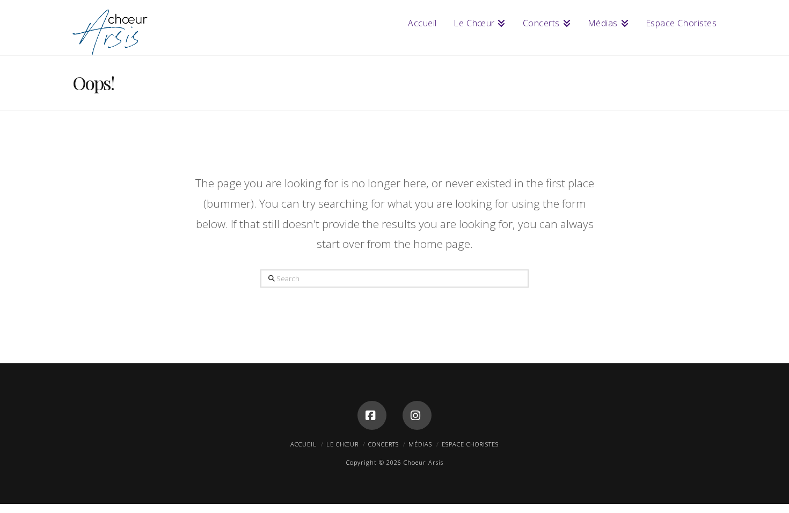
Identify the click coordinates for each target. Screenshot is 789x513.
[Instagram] (417, 415)
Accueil (303, 444)
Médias (420, 444)
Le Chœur (342, 444)
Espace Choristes (470, 444)
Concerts (383, 444)
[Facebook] (371, 415)
